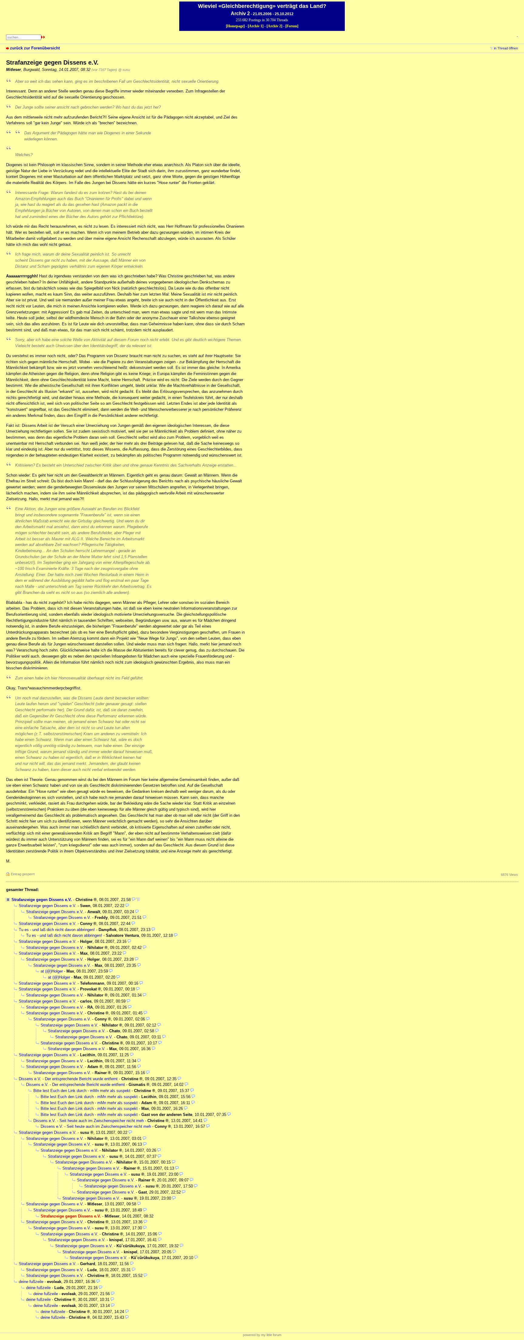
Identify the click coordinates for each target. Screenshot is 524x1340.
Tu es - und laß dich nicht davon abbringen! (57, 929)
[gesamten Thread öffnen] (138, 899)
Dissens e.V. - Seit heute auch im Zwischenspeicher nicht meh (88, 1120)
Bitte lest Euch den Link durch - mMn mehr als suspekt (81, 1090)
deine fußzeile (31, 1281)
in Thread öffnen (506, 48)
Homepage (235, 26)
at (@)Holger (52, 971)
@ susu (124, 70)
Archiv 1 (255, 26)
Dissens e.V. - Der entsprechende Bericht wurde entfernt (68, 1079)
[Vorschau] (133, 899)
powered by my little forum (262, 1335)
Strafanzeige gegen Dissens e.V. (42, 899)
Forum (292, 26)
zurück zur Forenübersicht (35, 48)
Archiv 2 (274, 26)
